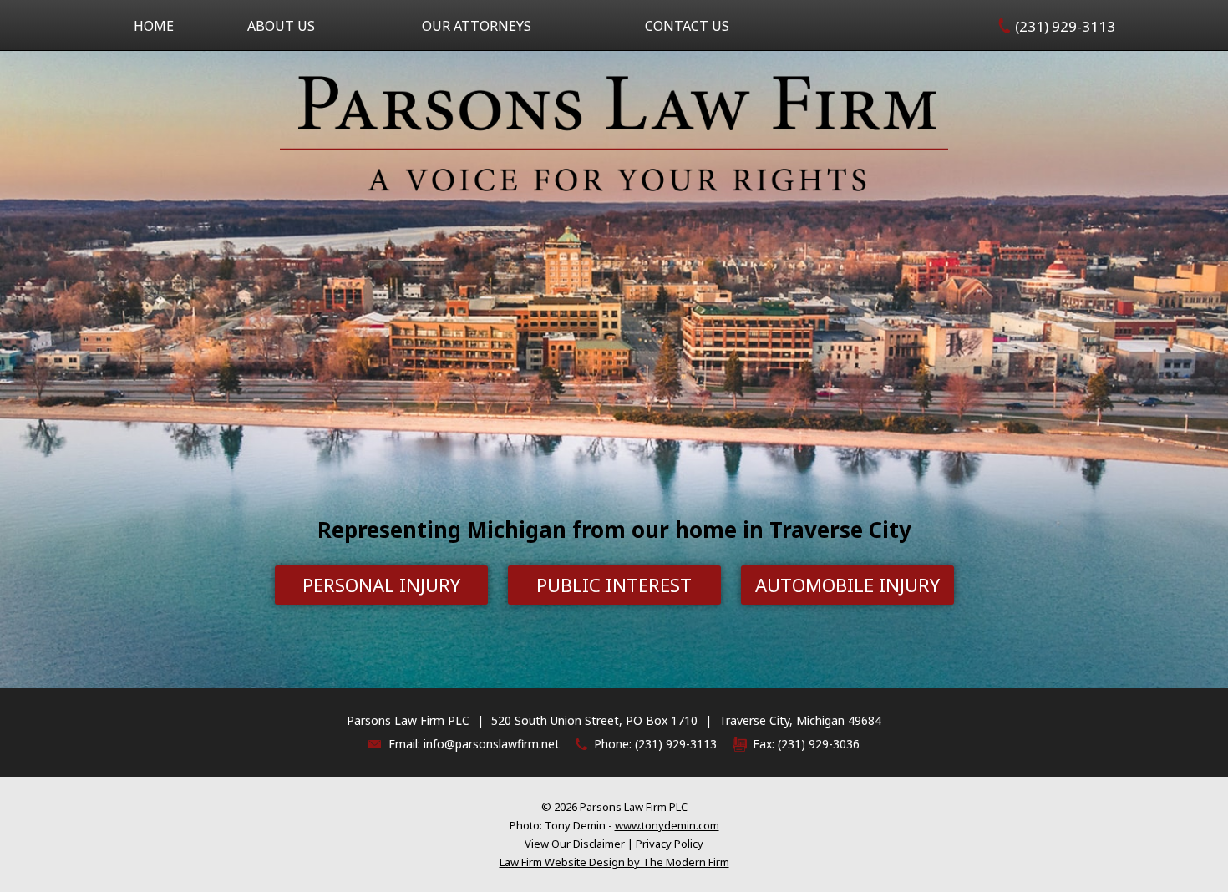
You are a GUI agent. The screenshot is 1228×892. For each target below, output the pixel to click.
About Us (281, 26)
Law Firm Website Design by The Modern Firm (614, 861)
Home (154, 26)
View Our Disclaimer (575, 843)
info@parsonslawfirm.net (492, 744)
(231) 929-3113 (1065, 26)
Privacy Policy (669, 843)
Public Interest (614, 584)
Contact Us (687, 26)
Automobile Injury (847, 584)
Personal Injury (381, 584)
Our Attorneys (476, 26)
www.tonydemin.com (667, 825)
